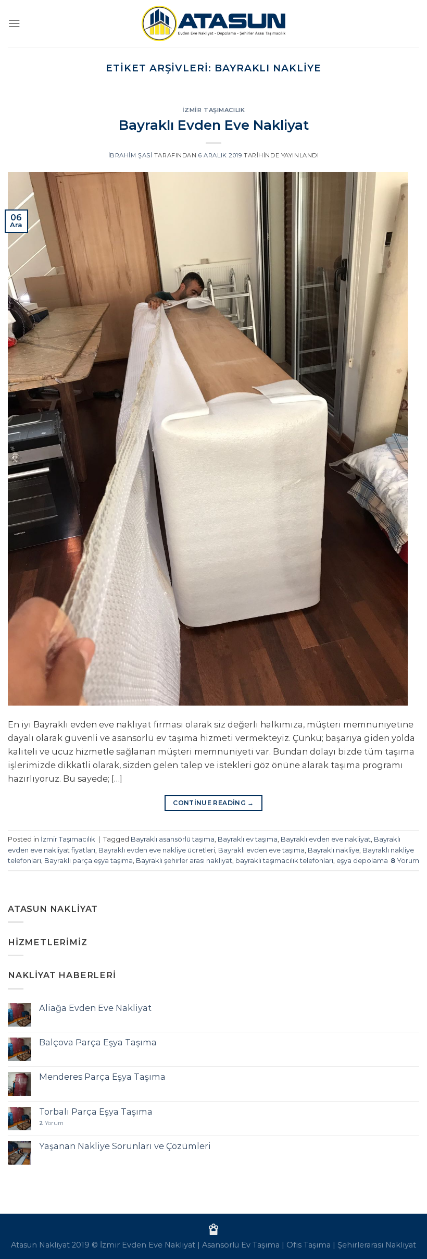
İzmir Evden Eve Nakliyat (147, 1245)
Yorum (405, 860)
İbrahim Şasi (130, 155)
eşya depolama (362, 860)
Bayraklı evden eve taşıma (261, 850)
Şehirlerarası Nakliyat (376, 1245)
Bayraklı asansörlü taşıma (173, 839)
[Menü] (14, 23)
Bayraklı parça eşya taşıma (88, 860)
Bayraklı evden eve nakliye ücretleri (156, 850)
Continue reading (213, 803)
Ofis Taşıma (308, 1245)
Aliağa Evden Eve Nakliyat (95, 1008)
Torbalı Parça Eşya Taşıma (96, 1112)
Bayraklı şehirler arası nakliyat (184, 860)
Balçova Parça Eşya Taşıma (98, 1042)
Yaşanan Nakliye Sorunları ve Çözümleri (125, 1146)
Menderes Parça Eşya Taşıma (102, 1077)
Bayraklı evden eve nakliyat (326, 839)
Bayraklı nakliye (333, 850)
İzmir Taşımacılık (213, 110)
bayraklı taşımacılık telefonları (284, 860)
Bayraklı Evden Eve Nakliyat (214, 125)
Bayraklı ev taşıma (248, 839)
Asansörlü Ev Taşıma (241, 1245)
